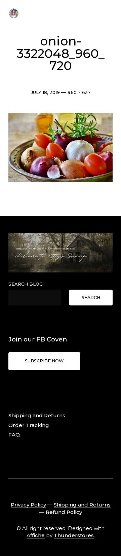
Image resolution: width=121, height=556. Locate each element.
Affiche (36, 535)
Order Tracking (28, 425)
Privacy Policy (28, 504)
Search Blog (25, 284)
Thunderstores (74, 535)
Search (91, 297)
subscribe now (44, 360)
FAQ (14, 434)
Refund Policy (64, 512)
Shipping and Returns (36, 415)
